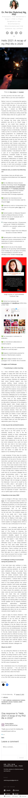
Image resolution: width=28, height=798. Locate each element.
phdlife (20, 701)
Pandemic (15, 701)
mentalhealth (4, 701)
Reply (2, 737)
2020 (4, 700)
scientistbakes (5, 303)
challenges (9, 700)
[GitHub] (11, 33)
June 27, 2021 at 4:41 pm (11, 725)
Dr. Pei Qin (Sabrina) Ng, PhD (14, 13)
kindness (23, 700)
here (24, 109)
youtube (11, 218)
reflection (5, 697)
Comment (21, 757)
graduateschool (16, 700)
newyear (10, 701)
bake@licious (15, 303)
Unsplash (21, 92)
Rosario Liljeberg (9, 723)
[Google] (16, 33)
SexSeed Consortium (19, 188)
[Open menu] (14, 36)
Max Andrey (13, 92)
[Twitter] (7, 33)
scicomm (9, 703)
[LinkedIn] (20, 33)
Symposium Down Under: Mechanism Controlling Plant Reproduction (13, 186)
